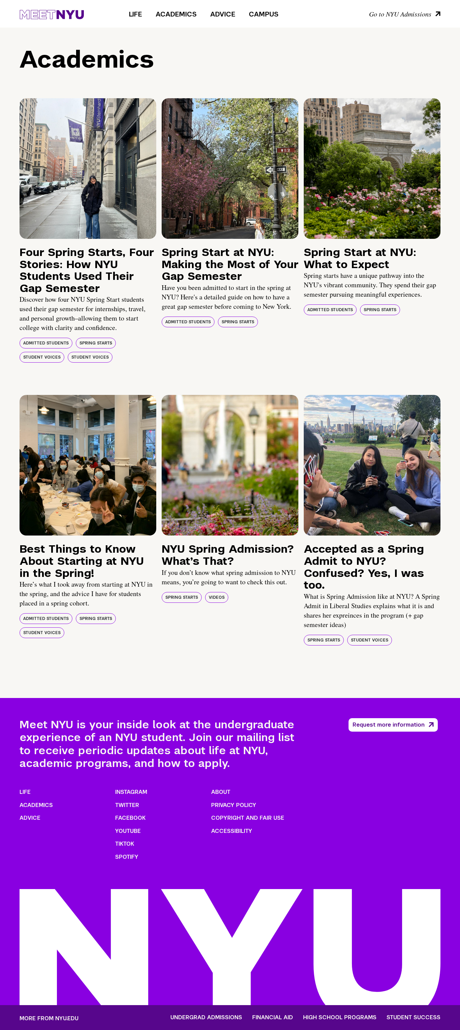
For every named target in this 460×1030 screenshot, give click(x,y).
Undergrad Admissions (206, 1017)
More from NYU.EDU (49, 1018)
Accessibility (231, 831)
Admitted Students (46, 343)
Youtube (128, 831)
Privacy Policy (233, 805)
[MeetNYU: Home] (52, 13)
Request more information (389, 724)
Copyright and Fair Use (247, 817)
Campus (263, 14)
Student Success (413, 1017)
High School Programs (339, 1017)
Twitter (127, 805)
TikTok (124, 843)
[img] (88, 168)
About (220, 792)
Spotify (126, 856)
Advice (222, 14)
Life (135, 14)
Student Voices (42, 357)
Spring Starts (95, 343)
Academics (176, 14)
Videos (217, 597)
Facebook (130, 817)
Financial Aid (272, 1017)
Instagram (131, 792)
